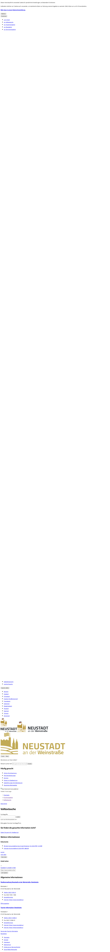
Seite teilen (4, 857)
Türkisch (6, 713)
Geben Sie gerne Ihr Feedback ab (9, 832)
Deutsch (6, 691)
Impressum (7, 942)
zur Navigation (8, 27)
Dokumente (4, 803)
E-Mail (14, 867)
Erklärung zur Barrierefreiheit (12, 947)
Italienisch (7, 703)
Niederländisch (8, 706)
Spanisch (6, 711)
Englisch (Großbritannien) (11, 699)
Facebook (3, 867)
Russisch (6, 708)
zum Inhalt (7, 20)
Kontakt (6, 940)
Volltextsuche (7, 800)
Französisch (7, 701)
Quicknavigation (8, 797)
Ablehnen (3, 13)
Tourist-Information (11, 907)
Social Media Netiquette (10, 949)
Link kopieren (4, 872)
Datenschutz (7, 944)
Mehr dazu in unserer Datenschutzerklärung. (13, 10)
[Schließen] (1, 865)
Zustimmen (4, 16)
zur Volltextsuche (8, 22)
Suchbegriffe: (4, 814)
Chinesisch (7, 696)
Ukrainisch (7, 716)
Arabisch (6, 694)
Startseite (6, 795)
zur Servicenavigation (10, 29)
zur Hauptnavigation (9, 24)
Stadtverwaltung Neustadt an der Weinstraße (19, 882)
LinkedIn (9, 867)
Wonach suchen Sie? (6, 763)
